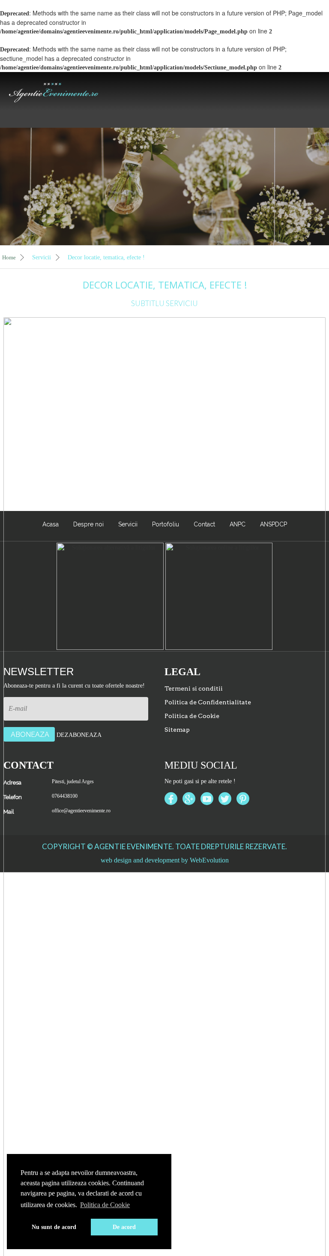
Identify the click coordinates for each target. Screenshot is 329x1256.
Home (9, 257)
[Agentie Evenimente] (54, 90)
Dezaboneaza (79, 735)
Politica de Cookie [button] (105, 1204)
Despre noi (88, 524)
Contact (204, 524)
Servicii (42, 257)
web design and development (140, 860)
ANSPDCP (273, 524)
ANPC (237, 524)
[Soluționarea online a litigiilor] (218, 595)
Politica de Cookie (191, 715)
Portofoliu (165, 524)
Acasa (50, 524)
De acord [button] (124, 1226)
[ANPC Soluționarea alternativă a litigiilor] (110, 595)
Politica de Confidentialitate (207, 702)
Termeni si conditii (193, 688)
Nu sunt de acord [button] (54, 1226)
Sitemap (177, 729)
